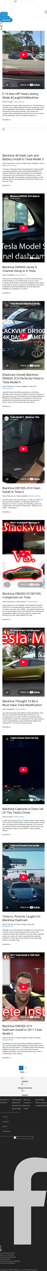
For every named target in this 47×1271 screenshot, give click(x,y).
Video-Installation (33, 163)
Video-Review (21, 602)
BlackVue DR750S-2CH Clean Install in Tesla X (21, 490)
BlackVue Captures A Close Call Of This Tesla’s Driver (22, 810)
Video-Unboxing (34, 1038)
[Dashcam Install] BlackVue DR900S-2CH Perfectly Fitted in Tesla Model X (23, 378)
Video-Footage (7, 102)
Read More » (6, 120)
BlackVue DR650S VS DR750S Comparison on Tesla (21, 595)
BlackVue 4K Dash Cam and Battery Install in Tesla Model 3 (23, 157)
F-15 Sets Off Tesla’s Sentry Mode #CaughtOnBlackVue (20, 95)
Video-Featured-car (9, 163)
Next (23, 1072)
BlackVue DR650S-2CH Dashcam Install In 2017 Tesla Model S (22, 1029)
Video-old (32, 386)
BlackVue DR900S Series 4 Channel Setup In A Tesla (19, 269)
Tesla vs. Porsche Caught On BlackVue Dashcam (21, 918)
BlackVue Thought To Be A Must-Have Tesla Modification (22, 703)
